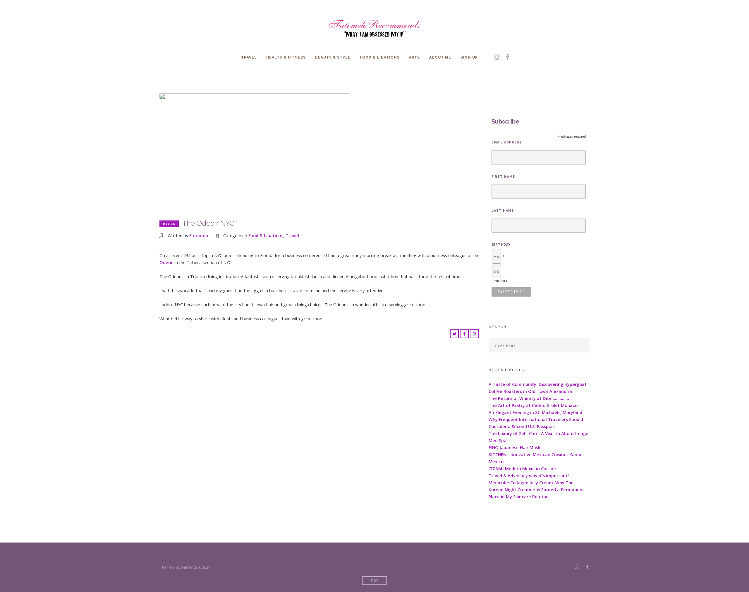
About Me (440, 57)
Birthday (501, 245)
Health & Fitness (286, 57)
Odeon (166, 262)
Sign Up (469, 57)
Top (374, 581)
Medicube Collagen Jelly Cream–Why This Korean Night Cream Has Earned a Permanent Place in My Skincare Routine (536, 489)
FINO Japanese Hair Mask (514, 447)
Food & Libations (380, 57)
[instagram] (497, 57)
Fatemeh (198, 235)
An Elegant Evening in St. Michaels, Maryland (535, 412)
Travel (249, 57)
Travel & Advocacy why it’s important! (529, 475)
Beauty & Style (333, 57)
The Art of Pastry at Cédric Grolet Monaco (533, 405)
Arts (414, 57)
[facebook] (508, 57)
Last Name (503, 211)
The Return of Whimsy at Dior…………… (529, 398)
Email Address (508, 142)
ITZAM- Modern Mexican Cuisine (522, 468)
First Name (503, 177)
